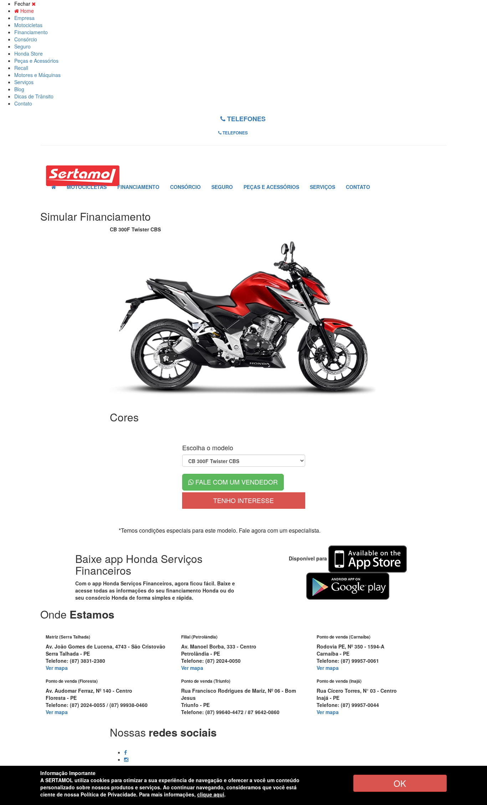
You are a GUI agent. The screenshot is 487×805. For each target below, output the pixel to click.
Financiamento (31, 32)
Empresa (24, 17)
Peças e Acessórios (36, 60)
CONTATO (358, 186)
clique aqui (210, 794)
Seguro (22, 46)
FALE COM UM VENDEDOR (236, 481)
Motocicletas (28, 25)
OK (400, 783)
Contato (23, 103)
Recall (21, 67)
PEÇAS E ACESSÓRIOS (271, 186)
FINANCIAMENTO (138, 186)
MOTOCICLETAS (87, 186)
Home (26, 10)
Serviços (24, 82)
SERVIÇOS (322, 186)
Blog (19, 89)
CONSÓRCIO (185, 186)
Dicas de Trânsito (33, 96)
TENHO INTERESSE (243, 500)
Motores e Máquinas (37, 74)
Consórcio (25, 39)
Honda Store (28, 53)
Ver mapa (57, 667)
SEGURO (222, 186)
